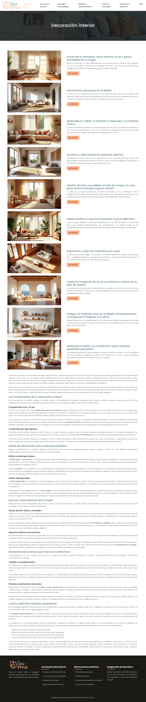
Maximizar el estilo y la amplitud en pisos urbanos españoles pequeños (98, 347)
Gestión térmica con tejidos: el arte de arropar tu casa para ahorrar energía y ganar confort (101, 187)
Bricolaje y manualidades (63, 5)
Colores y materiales (106, 5)
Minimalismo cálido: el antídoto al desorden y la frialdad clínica (102, 122)
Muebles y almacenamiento (85, 5)
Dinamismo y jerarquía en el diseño (89, 90)
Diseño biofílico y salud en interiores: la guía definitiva (100, 219)
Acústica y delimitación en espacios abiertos (95, 154)
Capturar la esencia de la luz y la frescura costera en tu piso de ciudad (102, 283)
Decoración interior (27, 5)
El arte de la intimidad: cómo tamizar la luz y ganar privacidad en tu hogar (99, 58)
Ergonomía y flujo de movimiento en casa (93, 251)
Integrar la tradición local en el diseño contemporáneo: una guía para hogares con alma (102, 315)
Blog (141, 4)
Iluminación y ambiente (125, 5)
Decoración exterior (44, 5)
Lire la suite (73, 73)
